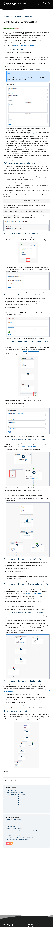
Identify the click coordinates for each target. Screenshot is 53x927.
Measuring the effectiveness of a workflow (23, 45)
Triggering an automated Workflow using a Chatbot (17, 839)
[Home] (9, 3)
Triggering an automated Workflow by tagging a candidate (19, 821)
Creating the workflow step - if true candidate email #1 (19, 798)
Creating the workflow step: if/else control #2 (17, 802)
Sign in (45, 3)
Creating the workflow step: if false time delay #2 (17, 806)
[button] (39, 4)
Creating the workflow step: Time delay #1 (16, 794)
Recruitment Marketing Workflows (14, 819)
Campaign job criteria (30, 134)
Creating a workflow (11, 826)
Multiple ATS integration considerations (15, 792)
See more (9, 843)
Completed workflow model (12, 810)
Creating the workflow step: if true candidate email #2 (19, 804)
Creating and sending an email (31, 351)
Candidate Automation (27, 16)
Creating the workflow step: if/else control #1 (17, 796)
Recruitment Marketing (16, 16)
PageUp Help (6, 16)
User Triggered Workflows (12, 824)
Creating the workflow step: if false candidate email (18, 800)
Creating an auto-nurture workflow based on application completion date (22, 830)
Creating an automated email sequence (15, 833)
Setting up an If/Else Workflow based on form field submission (20, 837)
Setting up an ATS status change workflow (15, 835)
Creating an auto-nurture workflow (14, 828)
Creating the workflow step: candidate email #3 (17, 808)
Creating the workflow (11, 790)
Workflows (7, 18)
